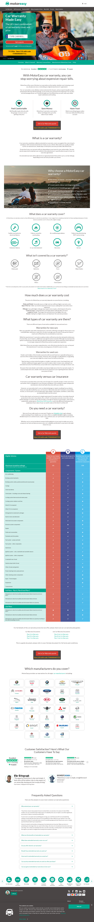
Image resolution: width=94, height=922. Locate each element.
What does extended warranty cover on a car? (34, 840)
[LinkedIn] (80, 891)
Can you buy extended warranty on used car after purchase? (38, 861)
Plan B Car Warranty (32, 636)
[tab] (47, 818)
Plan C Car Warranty (32, 638)
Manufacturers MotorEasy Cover (61, 62)
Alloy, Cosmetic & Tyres (37, 9)
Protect (52, 9)
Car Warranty (9, 9)
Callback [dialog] (14, 893)
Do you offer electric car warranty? (31, 845)
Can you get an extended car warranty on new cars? (36, 866)
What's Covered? (30, 62)
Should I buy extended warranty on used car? (34, 851)
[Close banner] (91, 904)
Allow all (79, 906)
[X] (69, 891)
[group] (9, 881)
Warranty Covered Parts (44, 62)
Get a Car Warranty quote (47, 124)
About (69, 901)
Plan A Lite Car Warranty (61, 634)
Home (4, 58)
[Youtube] (84, 891)
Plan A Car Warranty (32, 634)
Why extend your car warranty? (30, 806)
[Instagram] (76, 891)
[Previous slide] (2, 881)
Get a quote (19, 42)
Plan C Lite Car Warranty (61, 638)
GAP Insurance (17, 9)
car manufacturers (59, 673)
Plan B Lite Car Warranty (61, 636)
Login (85, 3)
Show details (22, 919)
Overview (21, 62)
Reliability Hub (58, 413)
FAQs (74, 62)
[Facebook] (73, 891)
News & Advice (59, 9)
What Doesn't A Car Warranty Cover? (47, 288)
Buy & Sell (46, 9)
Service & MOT (26, 9)
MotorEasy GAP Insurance (44, 401)
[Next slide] (91, 881)
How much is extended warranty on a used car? (34, 856)
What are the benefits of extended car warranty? (35, 835)
